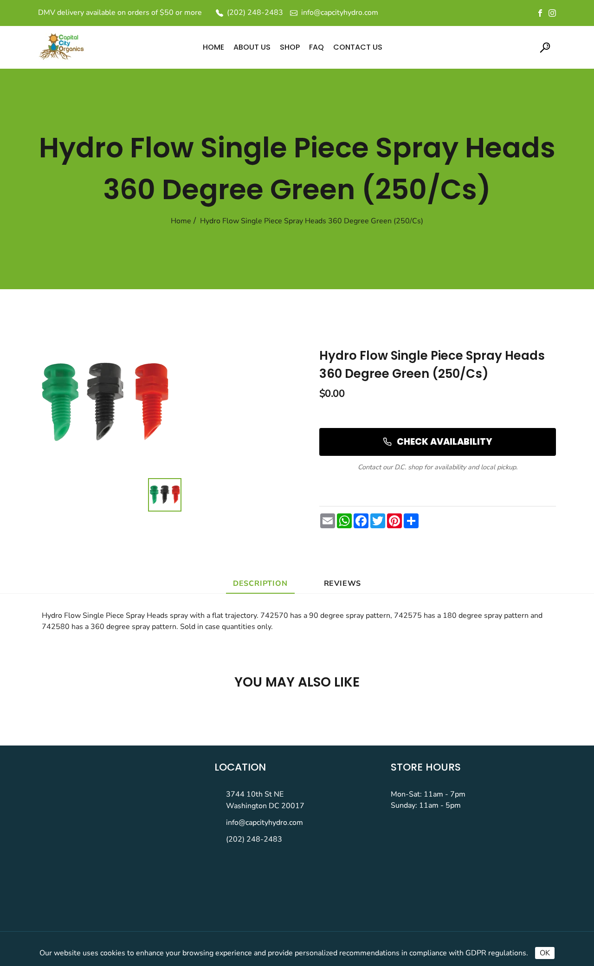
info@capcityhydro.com (264, 822)
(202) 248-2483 (254, 839)
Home (181, 221)
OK (545, 953)
